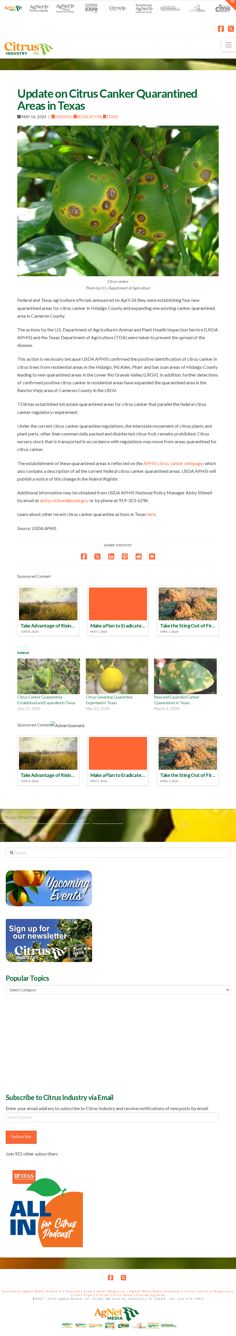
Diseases (63, 116)
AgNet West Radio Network (154, 1291)
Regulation (89, 116)
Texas (112, 116)
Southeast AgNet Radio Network (32, 1291)
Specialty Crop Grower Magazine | (97, 1291)
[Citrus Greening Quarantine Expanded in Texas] (117, 676)
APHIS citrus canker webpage (173, 463)
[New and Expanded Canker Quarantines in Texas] (185, 676)
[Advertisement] (49, 1043)
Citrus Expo (81, 1295)
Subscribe (21, 1136)
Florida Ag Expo (150, 1295)
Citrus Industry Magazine (207, 1291)
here (151, 514)
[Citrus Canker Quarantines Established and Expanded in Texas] (48, 676)
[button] (228, 44)
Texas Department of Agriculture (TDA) (45, 817)
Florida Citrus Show (114, 1295)
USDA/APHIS (108, 817)
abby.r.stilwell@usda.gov (64, 500)
